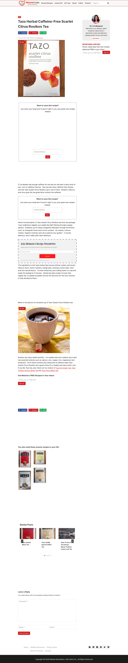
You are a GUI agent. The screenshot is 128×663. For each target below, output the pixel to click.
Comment (23, 601)
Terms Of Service (36, 651)
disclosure (40, 38)
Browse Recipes (47, 3)
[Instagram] (97, 647)
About (74, 3)
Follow (80, 3)
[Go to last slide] (22, 541)
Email (52, 627)
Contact (88, 3)
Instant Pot (59, 3)
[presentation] (28, 533)
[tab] (44, 555)
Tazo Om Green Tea (63, 368)
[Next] (72, 541)
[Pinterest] (101, 647)
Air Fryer (67, 3)
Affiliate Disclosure (37, 647)
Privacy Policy (52, 647)
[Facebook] (93, 647)
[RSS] (108, 647)
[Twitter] (104, 647)
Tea (19, 17)
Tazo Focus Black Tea (50, 370)
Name (22, 627)
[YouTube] (89, 647)
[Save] (22, 42)
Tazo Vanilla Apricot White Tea (46, 545)
